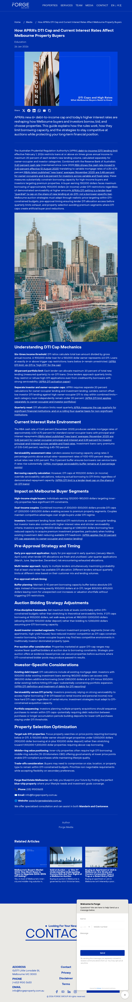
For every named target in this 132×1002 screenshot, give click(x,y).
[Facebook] (56, 991)
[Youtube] (62, 991)
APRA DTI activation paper (55, 381)
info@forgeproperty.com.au (28, 990)
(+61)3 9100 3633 (22, 982)
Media (29, 22)
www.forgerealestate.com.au (45, 800)
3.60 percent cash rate (27, 165)
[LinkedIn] (69, 991)
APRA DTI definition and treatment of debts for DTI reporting (50, 686)
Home (17, 22)
